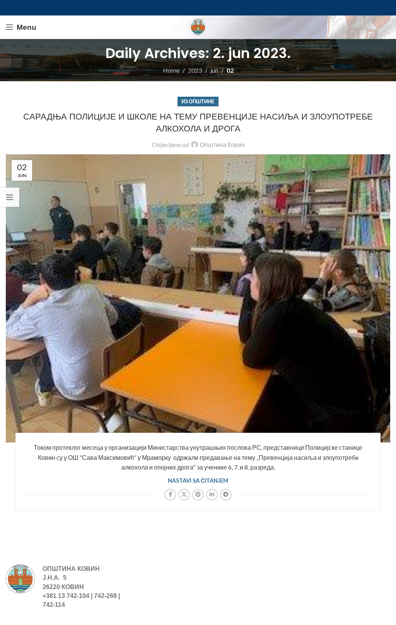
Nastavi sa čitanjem (198, 480)
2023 (195, 70)
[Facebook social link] (170, 494)
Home (171, 70)
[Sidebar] (9, 197)
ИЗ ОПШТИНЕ (198, 101)
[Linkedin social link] (212, 494)
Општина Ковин (222, 144)
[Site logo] (198, 26)
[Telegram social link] (226, 494)
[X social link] (184, 494)
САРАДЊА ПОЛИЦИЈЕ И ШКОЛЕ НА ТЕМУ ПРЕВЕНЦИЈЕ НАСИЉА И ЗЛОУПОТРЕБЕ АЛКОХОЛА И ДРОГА (198, 123)
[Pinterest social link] (198, 494)
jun (214, 70)
